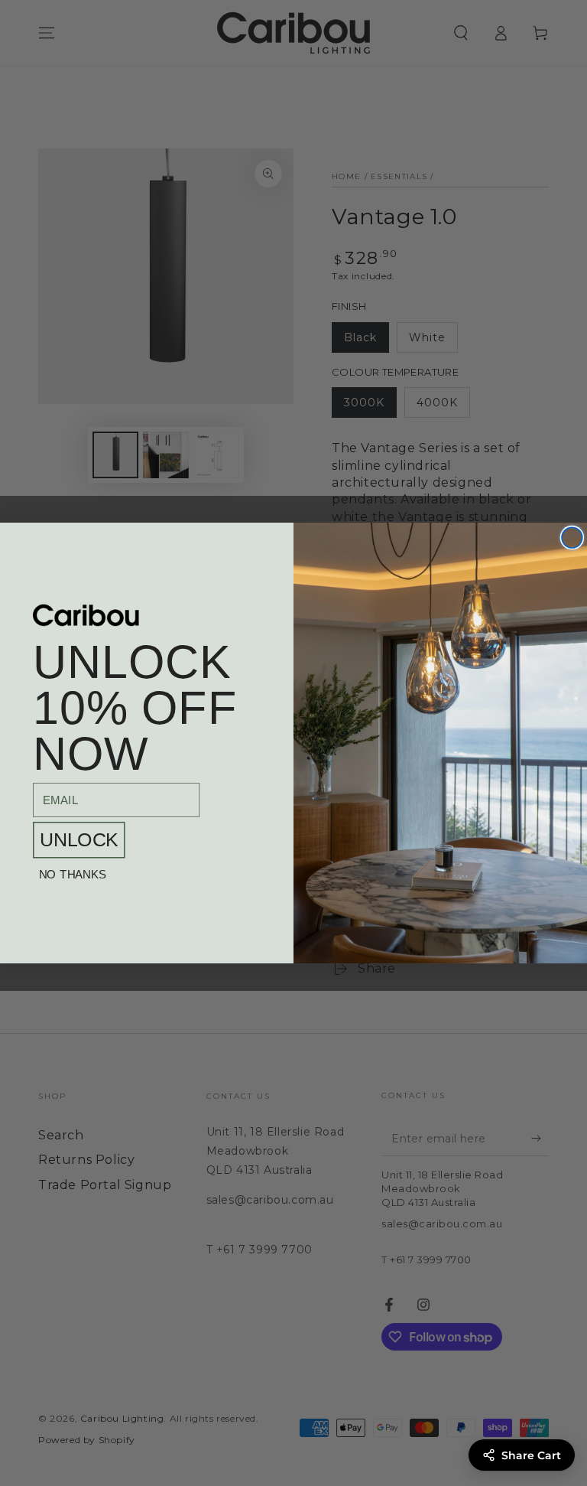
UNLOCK (79, 840)
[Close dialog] (572, 537)
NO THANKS (72, 874)
